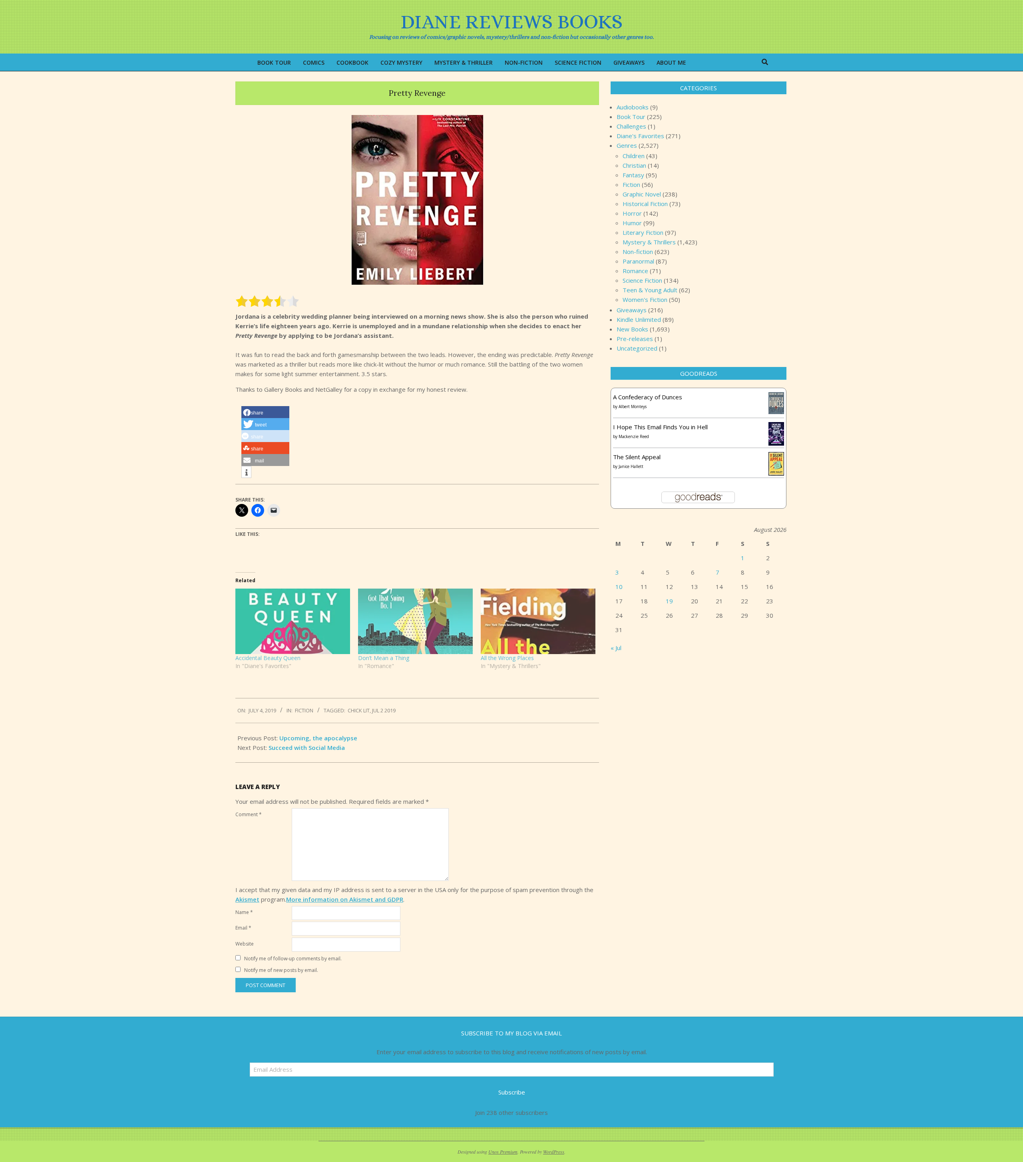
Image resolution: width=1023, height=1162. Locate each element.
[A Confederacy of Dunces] (776, 397)
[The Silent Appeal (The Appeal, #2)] (776, 457)
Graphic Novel (642, 194)
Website (244, 943)
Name (244, 912)
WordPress (553, 1151)
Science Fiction (642, 280)
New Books (632, 329)
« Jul (616, 648)
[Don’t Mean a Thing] (415, 621)
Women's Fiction (645, 299)
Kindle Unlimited (639, 319)
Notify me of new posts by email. (281, 970)
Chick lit (359, 710)
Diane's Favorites (640, 136)
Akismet (247, 899)
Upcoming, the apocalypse (318, 738)
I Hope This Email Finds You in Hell (660, 427)
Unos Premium (502, 1151)
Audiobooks (633, 107)
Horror (632, 213)
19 (669, 601)
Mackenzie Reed (634, 436)
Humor (632, 223)
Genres (627, 145)
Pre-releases (635, 339)
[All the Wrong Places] (538, 621)
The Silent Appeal (637, 457)
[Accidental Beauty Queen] (292, 621)
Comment (248, 814)
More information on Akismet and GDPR (344, 899)
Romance (635, 271)
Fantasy (633, 175)
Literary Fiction (643, 232)
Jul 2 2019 (384, 710)
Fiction (304, 710)
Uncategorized (637, 348)
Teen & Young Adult (650, 290)
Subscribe (511, 1092)
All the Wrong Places (507, 658)
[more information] (246, 472)
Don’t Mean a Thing (383, 658)
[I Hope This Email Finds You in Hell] (776, 427)
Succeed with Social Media (307, 748)
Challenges (631, 126)
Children (634, 156)
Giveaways (632, 310)
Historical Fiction (645, 204)
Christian (634, 165)
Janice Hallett (631, 466)
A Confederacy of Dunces (647, 397)
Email (243, 927)
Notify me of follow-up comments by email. (293, 958)
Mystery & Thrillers (649, 242)
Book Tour (631, 117)
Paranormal (638, 261)
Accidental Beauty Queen (268, 658)
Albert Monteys (633, 406)
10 (619, 587)
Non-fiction (638, 252)
